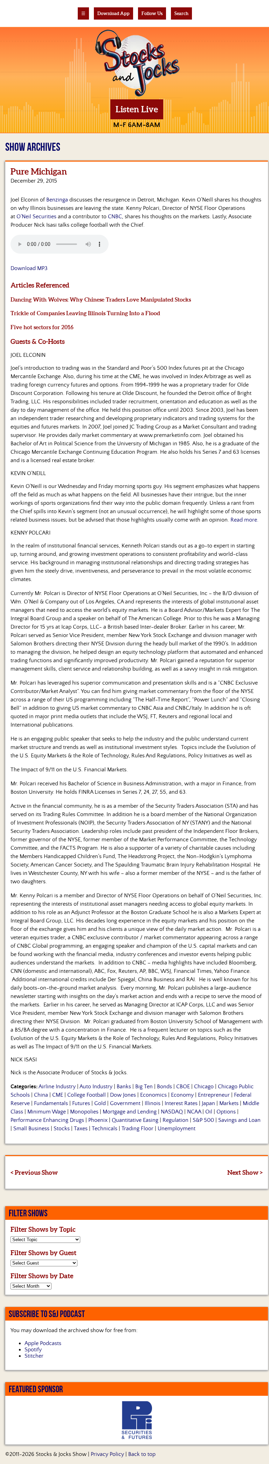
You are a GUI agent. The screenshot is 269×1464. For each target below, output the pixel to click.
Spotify (33, 1349)
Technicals (104, 1128)
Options (226, 1112)
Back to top (142, 1454)
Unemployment (176, 1128)
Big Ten (144, 1086)
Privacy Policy (107, 1454)
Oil (208, 1112)
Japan (208, 1103)
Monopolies (84, 1112)
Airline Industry (57, 1086)
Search (181, 13)
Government (125, 1103)
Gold (100, 1103)
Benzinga (57, 200)
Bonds (164, 1086)
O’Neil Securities (36, 216)
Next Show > (245, 1172)
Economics (153, 1095)
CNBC (115, 216)
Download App (113, 13)
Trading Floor (137, 1128)
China (41, 1095)
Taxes (81, 1128)
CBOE (183, 1086)
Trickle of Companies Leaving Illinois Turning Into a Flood (85, 313)
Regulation (175, 1120)
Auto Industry (96, 1086)
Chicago (204, 1086)
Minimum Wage (46, 1112)
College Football (86, 1095)
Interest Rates (181, 1103)
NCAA (194, 1112)
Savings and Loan (239, 1120)
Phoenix (98, 1120)
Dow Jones (123, 1095)
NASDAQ (172, 1112)
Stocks (62, 1128)
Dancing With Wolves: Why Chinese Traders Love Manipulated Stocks (101, 299)
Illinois (152, 1103)
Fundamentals (51, 1103)
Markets (229, 1103)
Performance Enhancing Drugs (47, 1120)
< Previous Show (34, 1172)
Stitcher (34, 1356)
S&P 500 (203, 1120)
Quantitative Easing (135, 1120)
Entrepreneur (214, 1095)
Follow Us (152, 13)
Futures (81, 1103)
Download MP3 (29, 268)
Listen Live (137, 109)
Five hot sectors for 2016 (42, 327)
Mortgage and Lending (130, 1112)
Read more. (244, 520)
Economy (182, 1095)
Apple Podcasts (43, 1343)
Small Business (31, 1128)
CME (57, 1095)
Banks (124, 1086)
